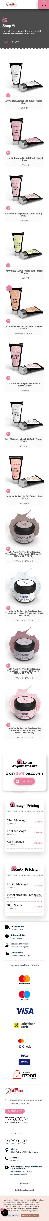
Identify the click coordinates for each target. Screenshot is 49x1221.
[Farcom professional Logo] (16, 1123)
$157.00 (38, 885)
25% (20, 773)
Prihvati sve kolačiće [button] (30, 1215)
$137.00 (38, 822)
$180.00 (38, 832)
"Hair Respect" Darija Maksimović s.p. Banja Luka (26, 1167)
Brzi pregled (8, 96)
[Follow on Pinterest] (18, 1141)
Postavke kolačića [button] (11, 1215)
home (5, 42)
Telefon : (14, 1158)
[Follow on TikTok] (24, 1141)
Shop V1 (15, 42)
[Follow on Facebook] (7, 1141)
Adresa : (14, 1149)
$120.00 (38, 843)
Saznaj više (15, 1111)
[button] (43, 4)
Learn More (26, 781)
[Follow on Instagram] (13, 1141)
